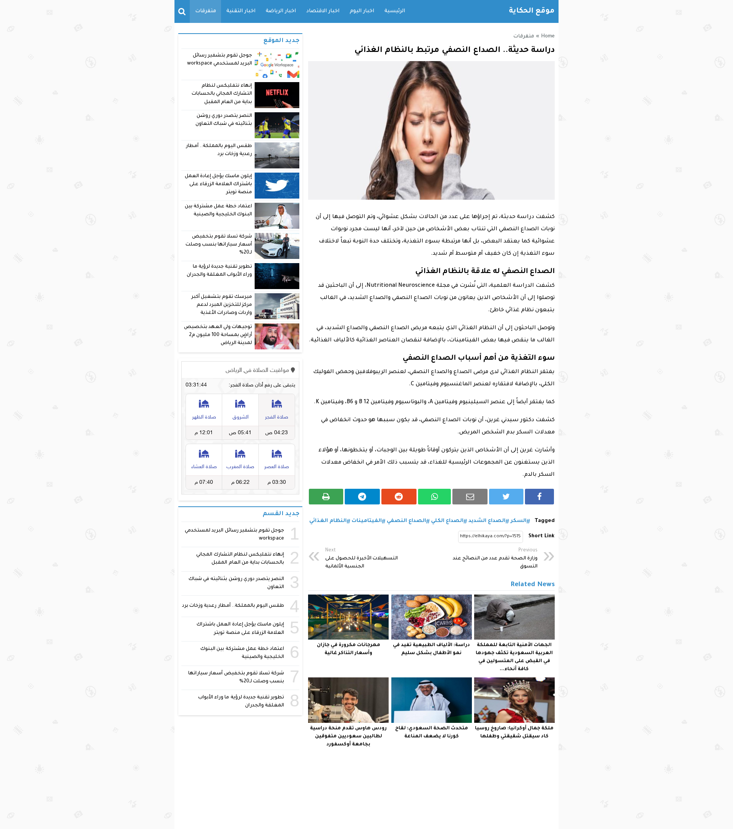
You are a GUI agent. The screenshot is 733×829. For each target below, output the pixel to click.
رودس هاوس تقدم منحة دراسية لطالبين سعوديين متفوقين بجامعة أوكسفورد (348, 736)
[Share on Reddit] (399, 496)
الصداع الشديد (486, 521)
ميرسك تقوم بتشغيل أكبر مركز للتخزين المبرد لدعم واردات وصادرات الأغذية (221, 305)
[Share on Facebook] (539, 496)
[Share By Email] (470, 496)
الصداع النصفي (406, 521)
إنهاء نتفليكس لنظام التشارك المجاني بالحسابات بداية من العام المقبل (222, 94)
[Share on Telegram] (362, 496)
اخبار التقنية (240, 11)
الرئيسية (394, 11)
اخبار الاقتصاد (322, 11)
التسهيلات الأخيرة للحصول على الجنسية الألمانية (361, 558)
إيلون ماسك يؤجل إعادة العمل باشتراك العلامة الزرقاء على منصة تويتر (218, 185)
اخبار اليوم (362, 11)
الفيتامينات (367, 521)
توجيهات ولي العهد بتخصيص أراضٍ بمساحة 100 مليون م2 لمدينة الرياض (218, 335)
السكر (518, 521)
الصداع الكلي (447, 521)
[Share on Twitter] (506, 496)
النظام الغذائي (328, 521)
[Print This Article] (326, 496)
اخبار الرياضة (281, 11)
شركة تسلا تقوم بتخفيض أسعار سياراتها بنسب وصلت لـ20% (219, 245)
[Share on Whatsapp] (434, 496)
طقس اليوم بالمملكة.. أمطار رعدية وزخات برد (233, 606)
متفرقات (205, 11)
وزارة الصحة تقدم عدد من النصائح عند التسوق (495, 558)
